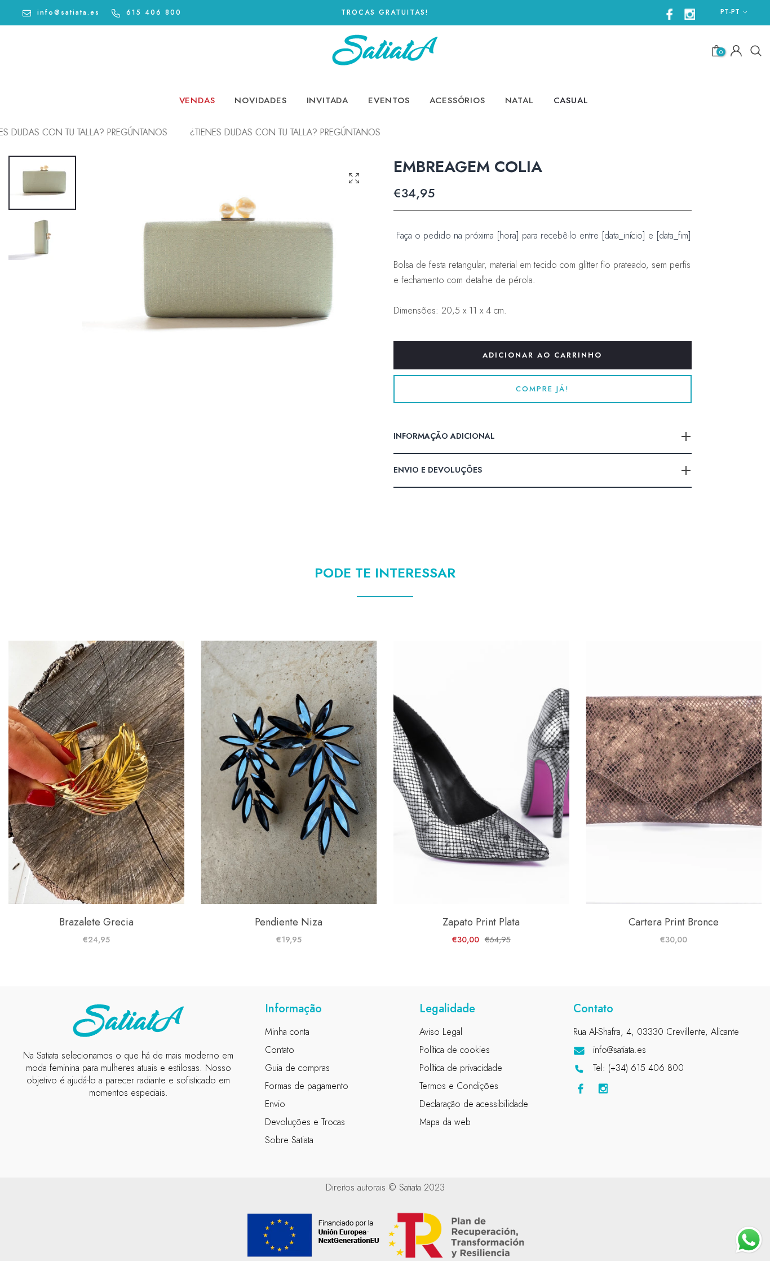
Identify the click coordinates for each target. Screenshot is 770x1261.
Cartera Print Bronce (674, 922)
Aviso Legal (440, 1031)
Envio (275, 1103)
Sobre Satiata (289, 1140)
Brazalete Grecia (96, 922)
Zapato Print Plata (481, 922)
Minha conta (287, 1031)
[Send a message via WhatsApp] (748, 1239)
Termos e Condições (458, 1085)
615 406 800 (154, 12)
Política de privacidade (460, 1067)
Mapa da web (445, 1122)
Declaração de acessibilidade (473, 1103)
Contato (279, 1049)
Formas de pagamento (306, 1085)
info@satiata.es (68, 12)
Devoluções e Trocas (305, 1122)
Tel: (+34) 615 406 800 (638, 1067)
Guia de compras (297, 1067)
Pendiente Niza (288, 922)
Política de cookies (454, 1049)
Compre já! (542, 388)
